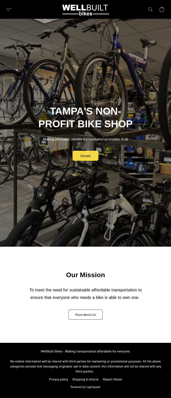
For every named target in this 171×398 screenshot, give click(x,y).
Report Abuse (112, 379)
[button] (85, 9)
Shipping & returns (85, 379)
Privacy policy (58, 379)
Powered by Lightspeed (85, 387)
